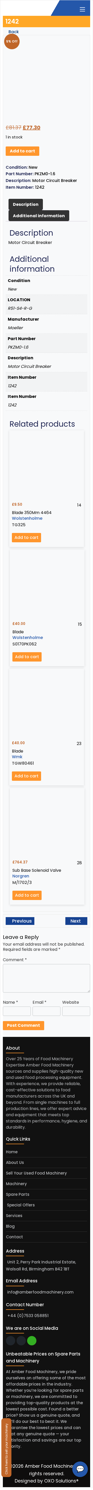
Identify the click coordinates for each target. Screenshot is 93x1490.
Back (13, 32)
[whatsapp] (31, 1340)
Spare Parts (17, 1194)
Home (12, 1152)
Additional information (39, 216)
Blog (10, 1226)
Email (40, 1002)
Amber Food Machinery (51, 1466)
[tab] (26, 204)
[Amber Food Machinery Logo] (29, 7)
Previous (21, 921)
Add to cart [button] (26, 537)
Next (76, 921)
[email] (10, 1340)
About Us (15, 1162)
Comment (15, 960)
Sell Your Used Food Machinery (36, 1173)
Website (70, 1002)
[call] (21, 1340)
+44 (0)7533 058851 (28, 1315)
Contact (14, 1237)
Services (14, 1215)
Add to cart (22, 151)
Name (10, 1002)
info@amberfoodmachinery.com (40, 1292)
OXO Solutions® (61, 1481)
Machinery (16, 1183)
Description (25, 204)
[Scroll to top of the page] (85, 1486)
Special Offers (20, 1205)
